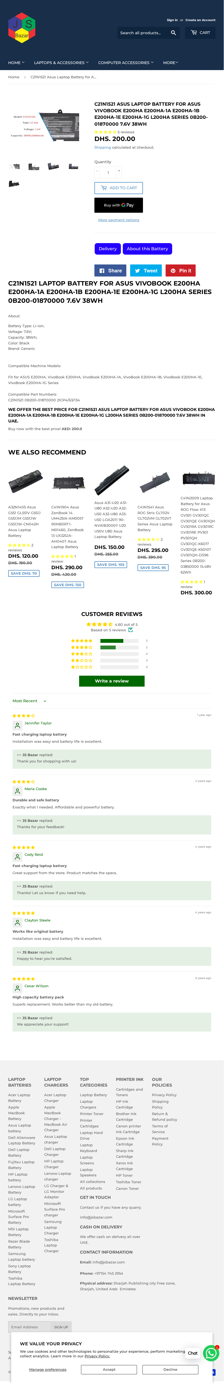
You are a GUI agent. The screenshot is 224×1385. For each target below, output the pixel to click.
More (169, 62)
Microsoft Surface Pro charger (54, 1209)
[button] (19, 545)
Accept (109, 1369)
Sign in (172, 20)
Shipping (102, 147)
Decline (170, 1369)
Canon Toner (127, 1188)
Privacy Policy (164, 1095)
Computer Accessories (124, 62)
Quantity (102, 161)
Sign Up (61, 1327)
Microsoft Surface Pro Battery (18, 1217)
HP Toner (124, 1175)
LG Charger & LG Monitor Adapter (56, 1191)
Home (15, 62)
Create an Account (201, 20)
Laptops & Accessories (60, 62)
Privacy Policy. (97, 1356)
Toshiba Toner (128, 1182)
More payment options (118, 220)
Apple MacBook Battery (16, 1113)
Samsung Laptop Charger (53, 1227)
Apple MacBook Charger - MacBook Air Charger (55, 1118)
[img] (24, 715)
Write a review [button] (112, 681)
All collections (92, 1181)
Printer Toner (91, 1114)
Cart (204, 32)
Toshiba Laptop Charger (51, 1245)
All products (91, 1188)
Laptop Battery (93, 1095)
